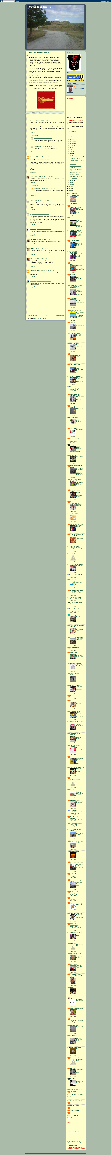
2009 (70, 190)
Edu (31, 258)
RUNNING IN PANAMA (75, 230)
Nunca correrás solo (75, 333)
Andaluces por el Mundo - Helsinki (79, 1071)
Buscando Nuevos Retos (75, 649)
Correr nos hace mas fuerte (80, 702)
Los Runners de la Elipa (76, 1103)
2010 (70, 188)
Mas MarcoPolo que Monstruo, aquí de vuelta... (79, 866)
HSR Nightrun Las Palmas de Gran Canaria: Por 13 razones (79, 379)
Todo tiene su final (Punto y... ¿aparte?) (79, 833)
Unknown (32, 157)
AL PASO (72, 274)
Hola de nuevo (79, 429)
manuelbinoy (73, 987)
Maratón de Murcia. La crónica (78, 770)
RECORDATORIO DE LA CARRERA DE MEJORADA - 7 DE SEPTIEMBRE (80, 316)
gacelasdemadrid (74, 546)
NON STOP (73, 1091)
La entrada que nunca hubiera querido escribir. (77, 440)
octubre (72, 143)
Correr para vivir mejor (76, 700)
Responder (33, 132)
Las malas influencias (75, 663)
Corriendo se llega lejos (41, 7)
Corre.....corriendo (74, 438)
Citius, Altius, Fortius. (75, 1113)
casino (68, 1141)
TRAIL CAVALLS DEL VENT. (76, 819)
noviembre (72, 141)
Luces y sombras (74, 445)
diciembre (72, 139)
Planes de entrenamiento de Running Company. (77, 611)
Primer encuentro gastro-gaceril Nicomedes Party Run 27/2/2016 (76, 549)
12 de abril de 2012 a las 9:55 (41, 248)
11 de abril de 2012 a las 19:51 (43, 157)
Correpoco (72, 695)
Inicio (46, 315)
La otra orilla (73, 873)
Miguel (32, 248)
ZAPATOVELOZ (34, 239)
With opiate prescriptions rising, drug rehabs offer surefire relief (75, 389)
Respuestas (35, 135)
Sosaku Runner (34, 176)
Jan (76, 86)
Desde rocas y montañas (76, 1094)
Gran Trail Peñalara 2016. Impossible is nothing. (79, 494)
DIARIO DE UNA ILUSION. (76, 590)
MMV (35, 138)
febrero (72, 182)
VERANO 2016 (79, 456)
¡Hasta (71, 576)
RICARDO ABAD (74, 417)
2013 (70, 136)
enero (71, 184)
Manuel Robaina (34, 270)
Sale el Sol (78, 852)
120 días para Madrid (79, 1060)
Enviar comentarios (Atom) (39, 318)
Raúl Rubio (37, 188)
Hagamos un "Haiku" (79, 356)
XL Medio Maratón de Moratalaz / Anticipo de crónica (78, 449)
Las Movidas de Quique (76, 913)
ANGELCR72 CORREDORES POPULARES (74, 925)
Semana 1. (78, 842)
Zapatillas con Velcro (75, 998)
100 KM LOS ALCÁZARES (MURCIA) (79, 420)
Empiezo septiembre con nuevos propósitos (75, 604)
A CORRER (73, 455)
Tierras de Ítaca (74, 1025)
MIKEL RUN (73, 943)
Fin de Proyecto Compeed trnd (79, 1000)
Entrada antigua (60, 315)
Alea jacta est (73, 164)
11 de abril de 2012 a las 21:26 (44, 229)
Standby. (78, 1048)
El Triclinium (73, 810)
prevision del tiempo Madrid (75, 1147)
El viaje (78, 616)
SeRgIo (32, 200)
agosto (72, 147)
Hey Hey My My (79, 515)
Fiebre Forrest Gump (75, 1047)
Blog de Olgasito (74, 343)
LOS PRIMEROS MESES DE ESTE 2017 (80, 398)
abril (71, 155)
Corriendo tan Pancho (75, 376)
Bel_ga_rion (33, 281)
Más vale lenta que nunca (76, 524)
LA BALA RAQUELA (75, 711)
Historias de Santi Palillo (76, 574)
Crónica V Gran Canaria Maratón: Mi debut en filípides (79, 761)
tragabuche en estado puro (77, 903)
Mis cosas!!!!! (73, 1108)
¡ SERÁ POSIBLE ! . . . (75, 240)
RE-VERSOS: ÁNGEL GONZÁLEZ (79, 277)
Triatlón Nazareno (74, 851)
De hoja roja (73, 615)
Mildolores (72, 1118)
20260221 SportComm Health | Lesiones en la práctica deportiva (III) (79, 223)
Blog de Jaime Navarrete (76, 1100)
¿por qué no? (73, 428)
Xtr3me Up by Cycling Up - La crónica (79, 255)
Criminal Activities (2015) (75, 598)
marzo (71, 180)
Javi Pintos (33, 229)
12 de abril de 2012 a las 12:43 (40, 258)
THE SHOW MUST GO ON (79, 665)
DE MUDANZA (79, 904)
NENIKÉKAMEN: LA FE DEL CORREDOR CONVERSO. (76, 286)
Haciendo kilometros (75, 1019)
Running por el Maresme (76, 637)
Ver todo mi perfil (79, 88)
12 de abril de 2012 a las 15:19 (44, 281)
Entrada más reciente (31, 315)
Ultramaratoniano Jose (76, 479)
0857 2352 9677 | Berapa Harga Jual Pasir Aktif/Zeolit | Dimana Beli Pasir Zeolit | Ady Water (77, 472)
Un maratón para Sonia (75, 162)
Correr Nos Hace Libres (76, 602)
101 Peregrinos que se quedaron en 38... (75, 894)
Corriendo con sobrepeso (76, 841)
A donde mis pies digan (76, 597)
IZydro (32, 214)
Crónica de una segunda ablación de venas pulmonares (79, 292)
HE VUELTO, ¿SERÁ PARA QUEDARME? (76, 928)
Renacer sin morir (74, 1058)
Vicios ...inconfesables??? (79, 538)
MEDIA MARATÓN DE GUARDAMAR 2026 (79, 210)
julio (71, 149)
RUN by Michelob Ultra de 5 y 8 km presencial (79, 233)
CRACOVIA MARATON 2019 (80, 324)
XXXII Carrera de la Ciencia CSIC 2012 (79, 966)
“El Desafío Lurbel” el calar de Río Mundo (79, 725)
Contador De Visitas (75, 1141)
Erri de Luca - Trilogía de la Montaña (79, 956)
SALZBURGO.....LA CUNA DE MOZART (80, 884)
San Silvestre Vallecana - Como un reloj (79, 916)
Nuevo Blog (72, 899)
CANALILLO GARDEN (75, 800)
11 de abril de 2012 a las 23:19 (44, 138)
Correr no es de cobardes (76, 898)
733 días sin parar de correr (76, 697)
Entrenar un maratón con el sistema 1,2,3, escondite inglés (80, 267)
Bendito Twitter (79, 408)
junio (71, 151)
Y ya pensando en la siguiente (77, 160)
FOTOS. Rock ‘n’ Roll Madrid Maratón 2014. (80, 737)
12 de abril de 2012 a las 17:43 (48, 188)
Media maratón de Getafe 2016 (79, 566)
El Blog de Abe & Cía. (75, 354)
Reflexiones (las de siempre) (80, 748)
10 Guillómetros (74, 1078)
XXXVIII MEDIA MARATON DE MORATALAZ (79, 688)
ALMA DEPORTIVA (75, 685)
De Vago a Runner (74, 386)
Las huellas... (79, 196)
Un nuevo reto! (73, 825)
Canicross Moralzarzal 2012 (79, 1039)
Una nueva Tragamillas (79, 345)
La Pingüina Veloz (74, 553)
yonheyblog (73, 322)
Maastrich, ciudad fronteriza (80, 301)
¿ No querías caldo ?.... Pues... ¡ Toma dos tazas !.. (79, 792)
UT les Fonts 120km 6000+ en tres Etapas (79, 655)
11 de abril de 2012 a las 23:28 (49, 146)
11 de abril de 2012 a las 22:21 (46, 239)
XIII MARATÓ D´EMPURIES (79, 639)
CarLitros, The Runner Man (77, 767)
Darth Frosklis (73, 964)
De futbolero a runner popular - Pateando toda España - (76, 976)
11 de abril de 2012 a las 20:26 (46, 176)
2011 (70, 186)
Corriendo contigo (74, 1110)
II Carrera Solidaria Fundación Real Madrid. (79, 368)
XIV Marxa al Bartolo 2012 (79, 1010)
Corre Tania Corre (74, 195)
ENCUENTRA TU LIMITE (76, 932)
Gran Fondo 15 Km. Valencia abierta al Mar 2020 (79, 244)
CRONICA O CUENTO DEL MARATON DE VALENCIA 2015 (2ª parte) (76, 593)
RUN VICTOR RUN (74, 1105)
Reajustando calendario (79, 526)
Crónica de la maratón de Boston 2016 (79, 506)
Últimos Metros (74, 1115)
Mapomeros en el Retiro (75, 172)
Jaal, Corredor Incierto (75, 953)
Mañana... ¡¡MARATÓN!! (79, 581)
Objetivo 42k (73, 579)
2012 (70, 138)
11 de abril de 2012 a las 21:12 (41, 214)
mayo (71, 153)
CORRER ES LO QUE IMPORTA (80, 335)
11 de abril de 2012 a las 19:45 (43, 120)
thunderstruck (37, 146)
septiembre (73, 145)
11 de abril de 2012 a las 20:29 (42, 200)
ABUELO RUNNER (74, 652)
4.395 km (72, 1068)
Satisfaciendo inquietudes (76, 1008)
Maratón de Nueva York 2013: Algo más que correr (76, 812)
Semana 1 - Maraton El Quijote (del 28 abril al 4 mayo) (79, 714)
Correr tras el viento (75, 757)
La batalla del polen (74, 174)
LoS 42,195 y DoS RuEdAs (76, 564)
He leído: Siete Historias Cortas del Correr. (79, 1081)
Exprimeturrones (80, 555)
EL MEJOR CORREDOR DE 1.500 (80, 629)
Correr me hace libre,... (76, 1089)
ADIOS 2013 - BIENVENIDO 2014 (79, 803)
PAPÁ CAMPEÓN (74, 647)
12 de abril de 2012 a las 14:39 (46, 270)
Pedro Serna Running (75, 789)
